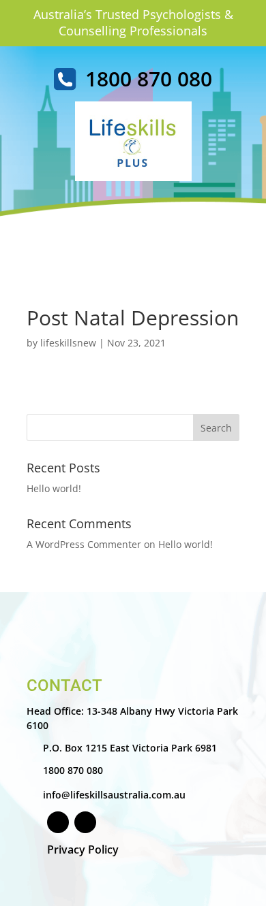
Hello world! (54, 488)
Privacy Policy (83, 849)
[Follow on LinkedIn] (85, 822)
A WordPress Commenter (84, 544)
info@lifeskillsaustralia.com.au (114, 794)
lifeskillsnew (68, 342)
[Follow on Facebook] (58, 822)
